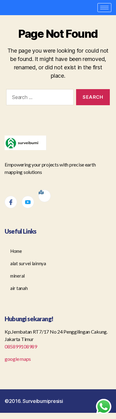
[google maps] (44, 196)
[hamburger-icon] (104, 7)
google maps (18, 359)
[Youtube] (28, 202)
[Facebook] (11, 202)
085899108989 (21, 346)
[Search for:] (39, 98)
